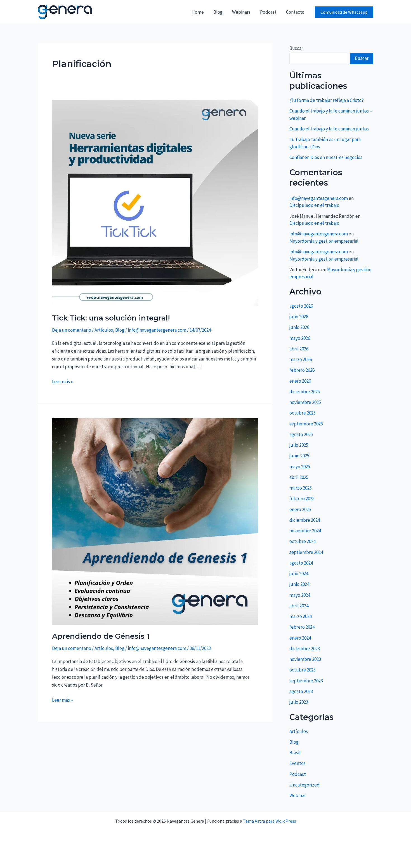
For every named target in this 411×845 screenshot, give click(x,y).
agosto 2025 (301, 434)
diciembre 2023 (304, 648)
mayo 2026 (299, 338)
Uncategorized (304, 785)
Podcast (268, 12)
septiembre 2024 (306, 552)
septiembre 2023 (306, 681)
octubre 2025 (302, 413)
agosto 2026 (301, 306)
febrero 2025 (302, 498)
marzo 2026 (300, 359)
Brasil (295, 753)
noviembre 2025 (305, 402)
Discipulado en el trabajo (314, 205)
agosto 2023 (301, 691)
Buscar (296, 48)
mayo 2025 (299, 467)
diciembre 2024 (304, 520)
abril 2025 (298, 477)
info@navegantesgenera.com (318, 198)
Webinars (241, 12)
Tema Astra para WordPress (269, 821)
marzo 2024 (300, 616)
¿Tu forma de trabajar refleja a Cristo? (326, 100)
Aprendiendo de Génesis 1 (101, 636)
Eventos (297, 763)
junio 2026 (299, 327)
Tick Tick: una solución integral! (111, 317)
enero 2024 (300, 638)
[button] (344, 12)
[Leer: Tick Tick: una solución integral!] (155, 202)
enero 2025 (300, 509)
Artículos (104, 330)
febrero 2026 (302, 370)
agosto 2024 (301, 563)
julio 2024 (298, 573)
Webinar (297, 795)
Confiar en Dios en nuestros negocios (325, 157)
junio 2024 (299, 584)
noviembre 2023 (305, 659)
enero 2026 (300, 381)
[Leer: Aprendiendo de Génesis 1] (155, 521)
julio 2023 (298, 702)
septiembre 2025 (306, 424)
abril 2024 (298, 606)
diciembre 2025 (304, 391)
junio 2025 (299, 456)
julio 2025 (298, 445)
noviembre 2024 (305, 531)
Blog (218, 12)
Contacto (295, 12)
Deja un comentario (71, 330)
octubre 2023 (302, 670)
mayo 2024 (299, 595)
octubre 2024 (302, 541)
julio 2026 (298, 316)
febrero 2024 (302, 627)
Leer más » (62, 381)
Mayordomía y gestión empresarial (323, 241)
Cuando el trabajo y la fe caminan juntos (329, 129)
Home (198, 12)
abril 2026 (298, 349)
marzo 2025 (300, 488)
